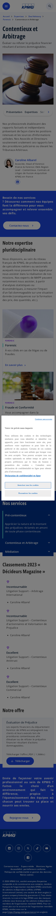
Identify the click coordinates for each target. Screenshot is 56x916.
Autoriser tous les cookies (28, 485)
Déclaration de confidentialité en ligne (23, 476)
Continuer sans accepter (43, 419)
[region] (28, 458)
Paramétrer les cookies (28, 493)
